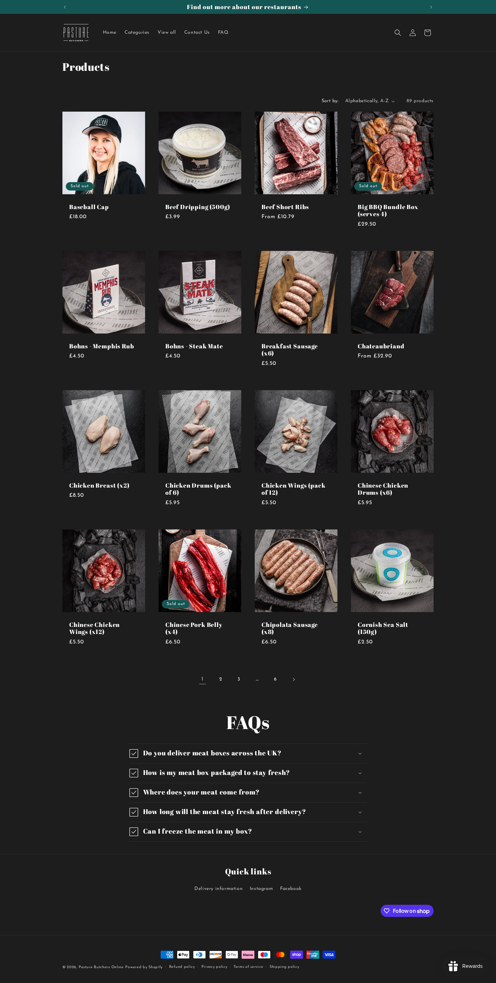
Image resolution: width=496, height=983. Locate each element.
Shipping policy (284, 967)
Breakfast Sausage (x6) (289, 350)
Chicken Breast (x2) (99, 485)
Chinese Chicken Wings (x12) (94, 628)
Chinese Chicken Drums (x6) (383, 489)
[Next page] (293, 679)
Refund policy (182, 967)
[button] (397, 32)
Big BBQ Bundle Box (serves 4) (388, 210)
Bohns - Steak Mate (194, 346)
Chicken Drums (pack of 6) (198, 489)
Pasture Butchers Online (101, 967)
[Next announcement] (431, 7)
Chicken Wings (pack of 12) (293, 489)
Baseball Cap (89, 206)
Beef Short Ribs (285, 206)
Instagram (261, 888)
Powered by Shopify (144, 967)
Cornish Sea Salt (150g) (383, 628)
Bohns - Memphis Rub (101, 346)
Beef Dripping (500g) (197, 206)
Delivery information (218, 888)
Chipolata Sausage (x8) (289, 628)
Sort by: (330, 101)
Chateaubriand (381, 346)
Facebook (291, 888)
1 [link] (202, 679)
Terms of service (248, 967)
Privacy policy (214, 967)
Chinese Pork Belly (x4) (194, 628)
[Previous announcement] (64, 7)
